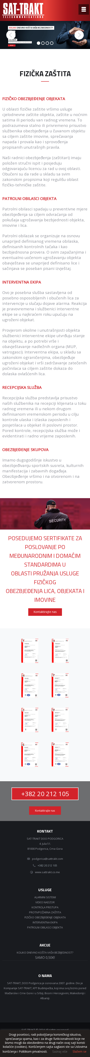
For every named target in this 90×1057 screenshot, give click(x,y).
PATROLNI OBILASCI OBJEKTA (45, 927)
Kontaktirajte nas (45, 612)
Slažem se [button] (79, 1051)
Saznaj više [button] (59, 1051)
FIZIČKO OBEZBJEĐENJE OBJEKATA (45, 917)
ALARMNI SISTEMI (45, 897)
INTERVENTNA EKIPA (45, 922)
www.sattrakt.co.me (47, 872)
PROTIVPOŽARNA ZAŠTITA (45, 912)
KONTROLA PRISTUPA (45, 907)
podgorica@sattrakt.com (47, 859)
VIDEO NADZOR (45, 902)
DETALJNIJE (11, 45)
